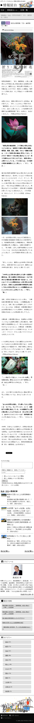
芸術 (6, 678)
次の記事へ (29, 551)
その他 (7, 682)
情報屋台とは (12, 10)
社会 (9, 15)
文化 (7, 491)
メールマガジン (7, 718)
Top (32, 721)
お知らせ (7, 687)
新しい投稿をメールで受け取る (14, 478)
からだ (7, 669)
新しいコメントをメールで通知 (14, 476)
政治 (6, 642)
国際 (6, 655)
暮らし (7, 664)
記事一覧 (24, 10)
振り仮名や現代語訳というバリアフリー (13, 618)
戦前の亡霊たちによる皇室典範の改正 (13, 622)
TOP (2, 10)
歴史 (6, 673)
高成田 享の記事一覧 (27, 594)
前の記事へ (5, 551)
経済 (6, 646)
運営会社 (5, 715)
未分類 (7, 691)
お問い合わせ (15, 715)
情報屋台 (3, 15)
